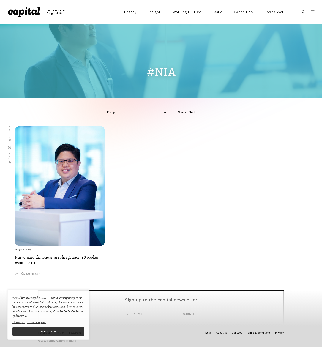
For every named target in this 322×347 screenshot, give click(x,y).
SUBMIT (189, 314)
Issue (208, 332)
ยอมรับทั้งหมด (48, 331)
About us (221, 332)
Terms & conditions (258, 332)
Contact (237, 332)
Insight (18, 249)
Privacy (279, 332)
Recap (28, 249)
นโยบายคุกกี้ (18, 322)
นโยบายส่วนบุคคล (36, 322)
